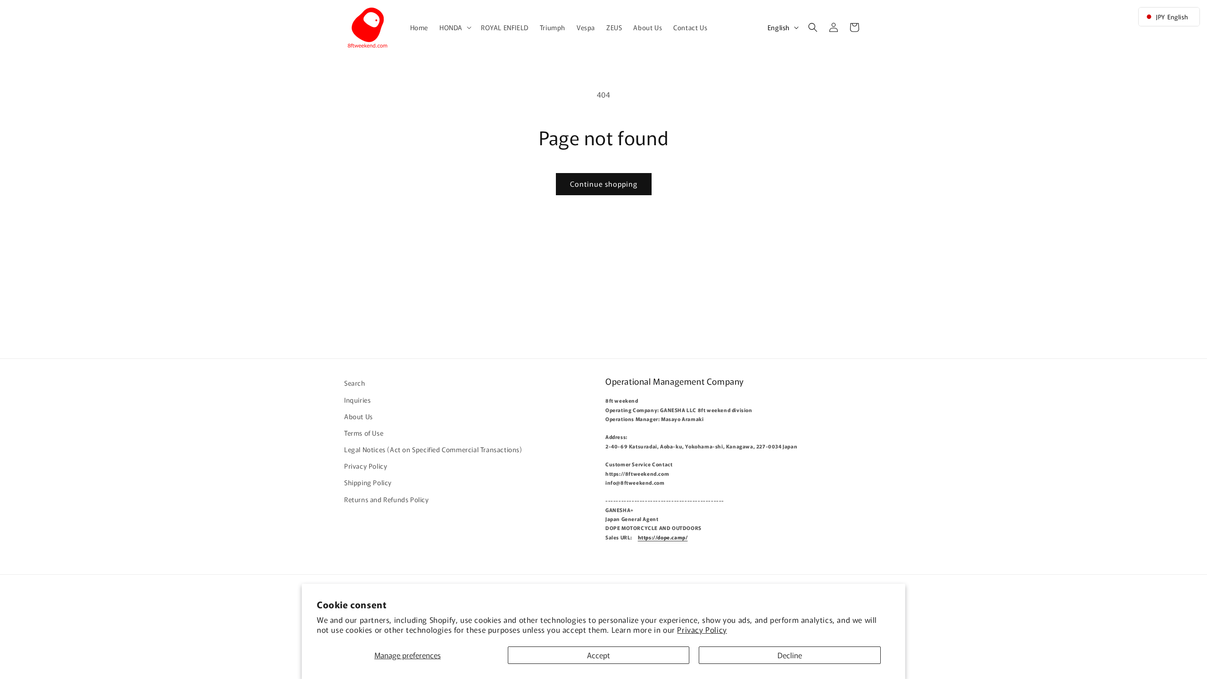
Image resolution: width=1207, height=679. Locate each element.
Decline (789, 655)
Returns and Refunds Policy (386, 499)
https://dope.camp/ (663, 537)
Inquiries (357, 399)
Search (354, 383)
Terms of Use (363, 433)
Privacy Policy (702, 629)
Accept (598, 655)
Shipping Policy (368, 482)
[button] (454, 27)
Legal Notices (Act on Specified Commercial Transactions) (433, 449)
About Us (358, 416)
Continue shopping (603, 184)
